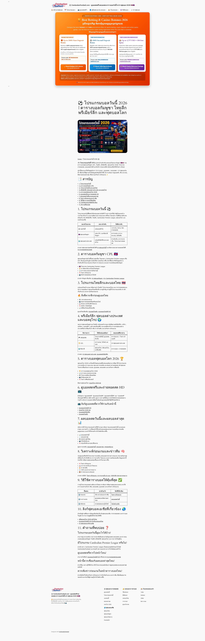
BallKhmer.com (95, 61)
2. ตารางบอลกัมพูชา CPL (86, 186)
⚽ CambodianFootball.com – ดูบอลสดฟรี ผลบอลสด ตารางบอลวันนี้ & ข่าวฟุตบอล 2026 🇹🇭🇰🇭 (102, 5)
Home (80, 159)
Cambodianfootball (64, 631)
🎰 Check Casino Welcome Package (131, 67)
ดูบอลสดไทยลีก (93, 311)
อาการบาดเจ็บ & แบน (103, 475)
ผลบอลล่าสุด (100, 447)
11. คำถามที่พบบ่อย (84, 204)
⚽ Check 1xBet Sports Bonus (102, 67)
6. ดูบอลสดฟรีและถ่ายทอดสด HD (89, 194)
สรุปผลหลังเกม (109, 447)
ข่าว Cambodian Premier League (113, 278)
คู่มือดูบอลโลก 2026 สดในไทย (88, 519)
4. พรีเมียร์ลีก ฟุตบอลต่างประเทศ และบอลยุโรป (93, 190)
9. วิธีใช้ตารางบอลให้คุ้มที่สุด (87, 200)
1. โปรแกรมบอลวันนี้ (85, 183)
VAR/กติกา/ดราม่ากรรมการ (119, 475)
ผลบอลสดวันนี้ (91, 447)
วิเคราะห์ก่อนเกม (92, 475)
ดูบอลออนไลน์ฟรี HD (104, 311)
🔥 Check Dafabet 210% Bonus (73, 67)
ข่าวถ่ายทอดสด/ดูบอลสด (85, 249)
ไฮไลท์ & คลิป (115, 504)
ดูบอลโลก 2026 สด (95, 383)
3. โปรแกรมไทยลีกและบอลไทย (88, 188)
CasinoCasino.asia (125, 61)
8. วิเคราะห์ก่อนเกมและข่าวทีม (88, 198)
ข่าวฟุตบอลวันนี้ (101, 247)
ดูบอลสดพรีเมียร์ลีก (102, 354)
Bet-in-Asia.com (66, 59)
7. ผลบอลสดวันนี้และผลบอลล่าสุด (88, 196)
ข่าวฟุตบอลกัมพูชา (97, 278)
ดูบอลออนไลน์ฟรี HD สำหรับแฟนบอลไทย (91, 521)
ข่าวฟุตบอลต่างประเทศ (89, 354)
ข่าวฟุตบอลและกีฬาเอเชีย (86, 523)
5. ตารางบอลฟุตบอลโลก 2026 (88, 192)
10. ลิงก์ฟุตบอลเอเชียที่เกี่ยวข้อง (88, 202)
